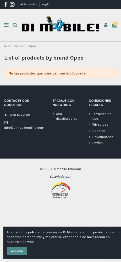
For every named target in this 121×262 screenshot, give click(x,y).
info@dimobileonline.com (24, 128)
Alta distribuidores (67, 116)
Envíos (97, 143)
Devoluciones (103, 137)
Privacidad (100, 125)
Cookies (98, 131)
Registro (47, 4)
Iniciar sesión (28, 4)
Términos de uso (101, 116)
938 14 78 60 (20, 115)
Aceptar (17, 251)
